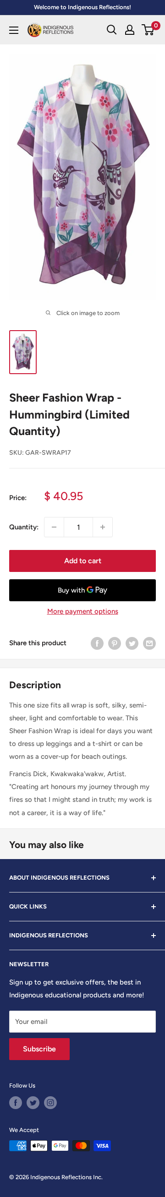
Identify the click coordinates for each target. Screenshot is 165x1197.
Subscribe (39, 1049)
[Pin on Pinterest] (114, 642)
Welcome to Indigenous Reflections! (82, 7)
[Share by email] (149, 642)
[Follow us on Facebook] (15, 1102)
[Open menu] (13, 30)
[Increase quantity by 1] (102, 527)
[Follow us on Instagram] (50, 1102)
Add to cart (82, 560)
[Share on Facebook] (97, 642)
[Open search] (112, 30)
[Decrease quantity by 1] (54, 527)
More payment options (82, 611)
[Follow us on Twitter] (33, 1102)
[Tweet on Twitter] (132, 642)
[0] (148, 29)
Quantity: (23, 527)
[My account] (129, 30)
